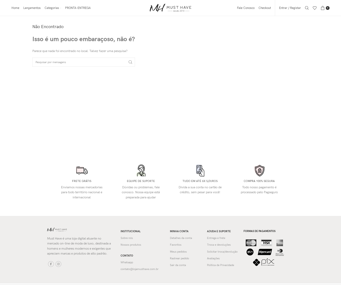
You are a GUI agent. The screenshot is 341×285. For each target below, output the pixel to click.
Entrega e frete (216, 238)
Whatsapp (127, 262)
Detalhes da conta (181, 238)
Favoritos (175, 244)
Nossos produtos (131, 244)
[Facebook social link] (51, 264)
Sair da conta (178, 265)
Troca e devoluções (219, 244)
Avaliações (213, 258)
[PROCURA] (130, 62)
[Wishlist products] (315, 8)
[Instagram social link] (58, 264)
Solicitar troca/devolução (222, 251)
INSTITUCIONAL (131, 231)
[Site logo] (170, 8)
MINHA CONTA (179, 231)
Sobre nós (127, 238)
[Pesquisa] (307, 8)
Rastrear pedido (179, 258)
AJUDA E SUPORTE (219, 231)
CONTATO (127, 255)
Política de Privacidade (220, 265)
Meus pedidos (178, 251)
